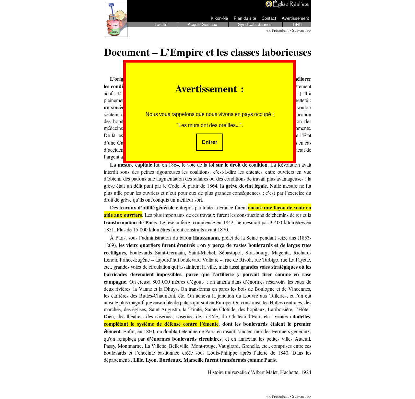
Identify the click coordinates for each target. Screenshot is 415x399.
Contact (270, 18)
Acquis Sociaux (203, 24)
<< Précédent (277, 30)
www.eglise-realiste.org (287, 4)
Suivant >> (301, 30)
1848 (297, 24)
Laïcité (162, 24)
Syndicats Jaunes (255, 24)
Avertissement (295, 18)
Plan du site (245, 18)
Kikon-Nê (220, 18)
